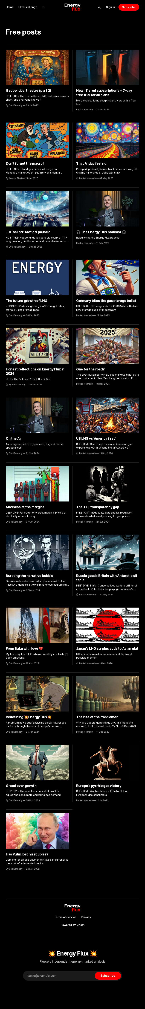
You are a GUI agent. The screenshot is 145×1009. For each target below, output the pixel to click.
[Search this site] (99, 7)
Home (9, 7)
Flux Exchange (27, 7)
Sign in (110, 7)
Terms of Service (65, 917)
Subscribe (128, 7)
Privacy (86, 917)
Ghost (80, 924)
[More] (44, 7)
